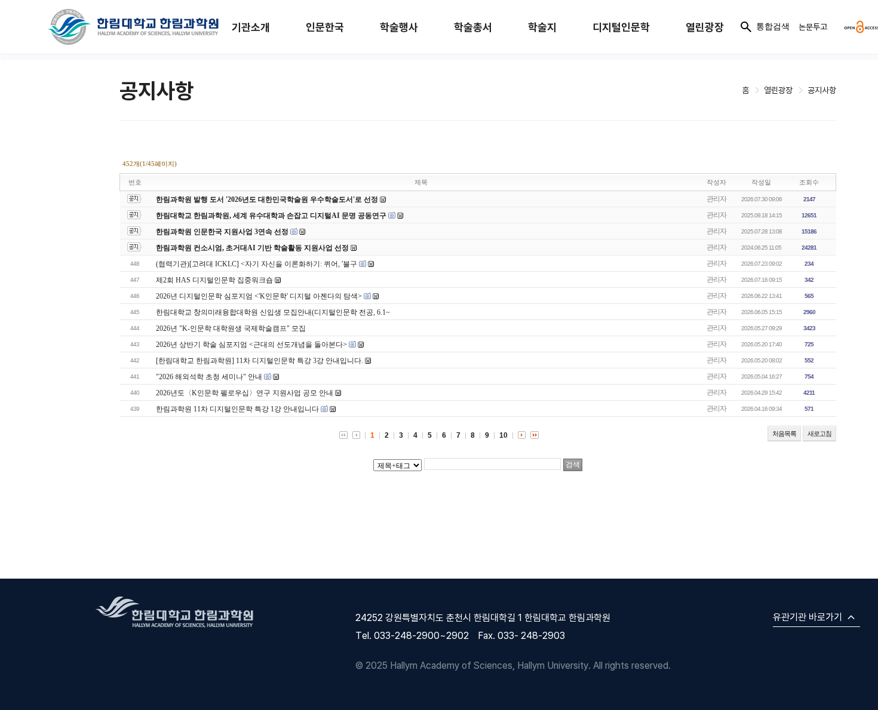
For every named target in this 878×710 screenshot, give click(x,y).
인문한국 (325, 27)
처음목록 (784, 433)
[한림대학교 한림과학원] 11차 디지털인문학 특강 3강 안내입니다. (259, 360)
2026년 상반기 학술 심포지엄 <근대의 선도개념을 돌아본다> (251, 344)
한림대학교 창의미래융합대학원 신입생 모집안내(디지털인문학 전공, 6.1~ (273, 312)
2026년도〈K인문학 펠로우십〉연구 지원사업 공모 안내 (244, 393)
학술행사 (399, 27)
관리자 (716, 199)
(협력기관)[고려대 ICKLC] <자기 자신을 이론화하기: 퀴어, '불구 (256, 264)
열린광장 (705, 27)
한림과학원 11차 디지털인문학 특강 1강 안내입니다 (237, 409)
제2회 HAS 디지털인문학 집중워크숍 (214, 280)
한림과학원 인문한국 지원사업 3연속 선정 (222, 232)
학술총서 (473, 27)
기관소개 (251, 27)
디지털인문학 (621, 27)
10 (503, 435)
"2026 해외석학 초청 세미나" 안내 (209, 377)
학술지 (542, 27)
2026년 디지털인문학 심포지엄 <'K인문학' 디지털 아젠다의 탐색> (259, 296)
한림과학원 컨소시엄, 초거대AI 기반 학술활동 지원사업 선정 (252, 248)
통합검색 (773, 26)
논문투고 (813, 26)
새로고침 (819, 433)
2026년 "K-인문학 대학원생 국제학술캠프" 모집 (231, 328)
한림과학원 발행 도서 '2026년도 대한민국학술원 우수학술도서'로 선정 (267, 199)
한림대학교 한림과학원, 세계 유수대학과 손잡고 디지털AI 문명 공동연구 (272, 215)
